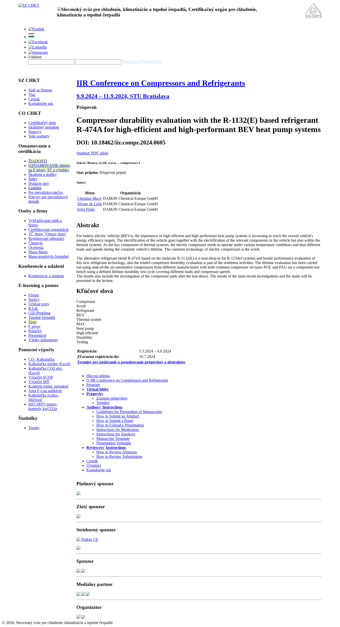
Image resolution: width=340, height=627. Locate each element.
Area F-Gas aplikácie (45, 391)
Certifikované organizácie (48, 229)
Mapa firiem (38, 252)
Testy (32, 322)
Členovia (35, 243)
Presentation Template (113, 443)
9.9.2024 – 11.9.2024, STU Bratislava (122, 96)
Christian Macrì (89, 198)
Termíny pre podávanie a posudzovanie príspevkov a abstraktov (131, 362)
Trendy (34, 428)
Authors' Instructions (104, 407)
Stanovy (34, 132)
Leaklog (34, 188)
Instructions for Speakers (115, 434)
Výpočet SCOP (40, 377)
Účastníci (93, 465)
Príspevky (94, 394)
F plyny (34, 326)
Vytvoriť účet (151, 62)
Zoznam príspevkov (112, 398)
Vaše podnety (39, 136)
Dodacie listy (38, 183)
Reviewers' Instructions (106, 447)
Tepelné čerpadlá (41, 317)
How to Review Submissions (119, 456)
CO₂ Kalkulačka (41, 359)
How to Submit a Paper (114, 420)
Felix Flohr (86, 209)
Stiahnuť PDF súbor (92, 153)
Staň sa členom (40, 90)
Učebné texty (38, 304)
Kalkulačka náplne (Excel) (49, 364)
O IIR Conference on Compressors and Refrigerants (127, 380)
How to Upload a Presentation (120, 425)
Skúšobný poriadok (43, 127)
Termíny (103, 403)
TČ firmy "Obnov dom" (47, 234)
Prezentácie (37, 335)
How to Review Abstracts (116, 452)
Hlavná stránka (98, 376)
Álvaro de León (89, 204)
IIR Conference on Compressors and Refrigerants (160, 82)
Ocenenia (35, 247)
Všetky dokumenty (43, 340)
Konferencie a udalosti (46, 276)
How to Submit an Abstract (117, 416)
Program (93, 385)
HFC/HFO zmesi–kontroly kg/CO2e (42, 406)
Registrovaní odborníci (46, 238)
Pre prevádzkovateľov (45, 192)
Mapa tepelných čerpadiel (48, 256)
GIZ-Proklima (39, 313)
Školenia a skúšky (42, 174)
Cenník (34, 99)
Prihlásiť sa (131, 62)
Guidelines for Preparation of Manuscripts (129, 412)
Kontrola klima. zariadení (48, 386)
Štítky (33, 179)
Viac (32, 94)
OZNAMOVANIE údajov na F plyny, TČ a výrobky (49, 167)
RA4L (33, 308)
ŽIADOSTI (37, 161)
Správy (34, 299)
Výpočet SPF (39, 382)
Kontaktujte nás (40, 103)
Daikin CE (89, 539)
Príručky (35, 331)
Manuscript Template (112, 438)
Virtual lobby (97, 389)
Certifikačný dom (42, 123)
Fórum (33, 295)
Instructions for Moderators (117, 429)
